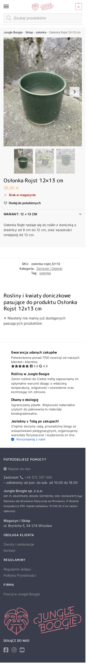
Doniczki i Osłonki (49, 268)
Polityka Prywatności (20, 575)
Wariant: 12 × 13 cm (20, 214)
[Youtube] (22, 650)
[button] (78, 6)
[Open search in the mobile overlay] (43, 18)
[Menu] (11, 6)
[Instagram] (14, 650)
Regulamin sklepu (17, 569)
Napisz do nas (19, 469)
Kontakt (9, 550)
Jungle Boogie (13, 32)
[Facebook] (6, 650)
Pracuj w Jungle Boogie (22, 594)
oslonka (41, 32)
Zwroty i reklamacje (19, 544)
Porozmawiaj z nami (30, 439)
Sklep (29, 32)
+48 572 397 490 (38, 477)
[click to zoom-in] (44, 91)
